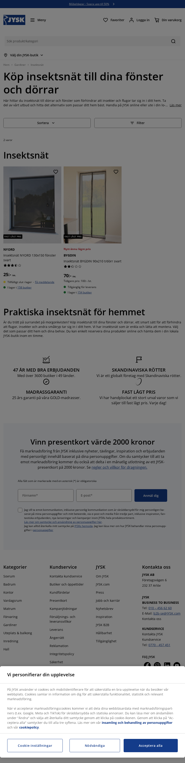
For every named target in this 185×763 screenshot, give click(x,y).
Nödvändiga (95, 745)
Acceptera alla (151, 745)
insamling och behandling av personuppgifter (137, 722)
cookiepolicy (29, 727)
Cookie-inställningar (35, 745)
